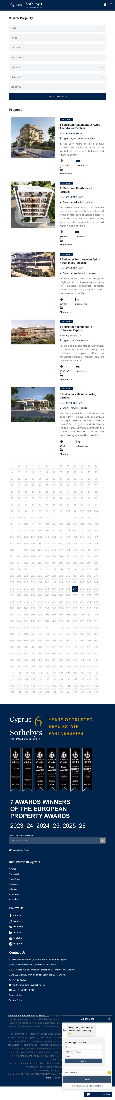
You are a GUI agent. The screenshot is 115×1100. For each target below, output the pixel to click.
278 (40, 601)
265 (40, 595)
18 (40, 472)
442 (96, 679)
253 (47, 588)
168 (89, 543)
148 (40, 537)
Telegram (18, 943)
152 (68, 537)
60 (61, 491)
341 (26, 634)
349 (82, 634)
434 (40, 679)
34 (61, 478)
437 (61, 679)
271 (82, 595)
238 (33, 582)
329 (33, 627)
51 (89, 485)
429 (96, 673)
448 (47, 685)
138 (61, 530)
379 (19, 653)
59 (54, 491)
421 (40, 673)
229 (61, 575)
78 (96, 498)
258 (82, 588)
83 (40, 504)
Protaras (15, 894)
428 (89, 673)
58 (47, 491)
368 (33, 647)
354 (26, 640)
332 (54, 627)
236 (19, 582)
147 (33, 537)
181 (89, 550)
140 (75, 530)
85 (54, 504)
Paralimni (15, 899)
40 (12, 485)
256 (68, 588)
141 (82, 530)
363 (89, 640)
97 (47, 511)
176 (54, 550)
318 (47, 621)
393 (26, 660)
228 (54, 575)
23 (75, 472)
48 (68, 485)
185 (26, 556)
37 (82, 478)
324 (89, 621)
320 (61, 621)
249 (19, 588)
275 (19, 601)
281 (61, 601)
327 (19, 627)
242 (61, 582)
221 (96, 569)
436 (54, 679)
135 (40, 530)
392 (19, 660)
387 (75, 653)
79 (12, 504)
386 (68, 653)
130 (96, 524)
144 (12, 537)
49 (75, 485)
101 (75, 511)
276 (26, 601)
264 (33, 595)
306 (54, 614)
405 (19, 666)
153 (75, 537)
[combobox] (70, 1052)
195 (96, 556)
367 (26, 647)
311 (89, 614)
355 (33, 640)
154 (82, 537)
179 (75, 550)
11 (82, 466)
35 (68, 478)
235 (12, 582)
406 (26, 666)
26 (96, 472)
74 (68, 498)
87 (68, 504)
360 (68, 640)
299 (96, 608)
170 (12, 550)
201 (47, 563)
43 (33, 485)
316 (33, 621)
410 (54, 666)
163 (54, 543)
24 (82, 472)
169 (96, 543)
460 (40, 692)
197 (19, 563)
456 (12, 692)
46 (54, 485)
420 (33, 673)
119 (19, 524)
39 (96, 478)
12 (89, 466)
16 (26, 472)
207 (89, 563)
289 (26, 608)
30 (33, 478)
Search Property (57, 96)
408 (40, 666)
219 (82, 569)
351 (96, 634)
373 (68, 647)
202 (54, 563)
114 (75, 517)
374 (75, 647)
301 (19, 614)
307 (61, 614)
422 (47, 673)
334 (68, 627)
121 (33, 524)
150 (54, 537)
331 (47, 627)
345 (54, 634)
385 (61, 653)
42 (26, 485)
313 (12, 621)
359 (61, 640)
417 (12, 673)
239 (40, 582)
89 (82, 504)
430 (12, 679)
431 (19, 679)
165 (68, 543)
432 (26, 679)
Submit (83, 1061)
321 (68, 621)
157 (12, 543)
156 (96, 537)
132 (19, 530)
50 (82, 485)
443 (12, 685)
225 (33, 575)
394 (33, 660)
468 (96, 692)
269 (68, 595)
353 (19, 640)
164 (61, 543)
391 (12, 660)
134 (33, 530)
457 (19, 692)
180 (82, 550)
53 (12, 491)
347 (68, 634)
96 (40, 511)
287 (12, 608)
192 (75, 556)
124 (54, 524)
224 (26, 575)
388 (82, 653)
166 (75, 543)
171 (19, 550)
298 (89, 608)
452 (75, 685)
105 (12, 517)
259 (89, 588)
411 (61, 666)
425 (68, 673)
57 (40, 491)
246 (89, 582)
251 (33, 588)
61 (68, 491)
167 (82, 543)
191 (68, 556)
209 (12, 569)
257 (75, 588)
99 (61, 511)
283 (75, 601)
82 (33, 504)
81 (26, 504)
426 (75, 673)
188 (47, 556)
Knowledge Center (21, 850)
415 (89, 666)
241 (54, 582)
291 (40, 608)
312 (96, 614)
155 (89, 537)
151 (61, 537)
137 (54, 530)
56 (33, 491)
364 (96, 640)
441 (89, 679)
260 (96, 588)
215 (54, 569)
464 (68, 692)
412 (68, 666)
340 (19, 634)
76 (82, 498)
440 (82, 679)
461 (47, 692)
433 (33, 679)
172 (26, 550)
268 (61, 595)
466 (82, 692)
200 (40, 563)
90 (89, 504)
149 (47, 537)
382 (40, 653)
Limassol (15, 874)
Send (87, 1079)
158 (19, 543)
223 (19, 575)
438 (68, 679)
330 (40, 627)
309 (75, 614)
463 (61, 692)
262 (19, 595)
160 (33, 543)
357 (47, 640)
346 (61, 634)
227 (47, 575)
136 (47, 530)
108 (33, 517)
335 (75, 627)
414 (82, 666)
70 (40, 498)
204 (68, 563)
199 (33, 563)
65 (96, 491)
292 (47, 608)
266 (47, 595)
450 (61, 685)
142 (89, 530)
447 (40, 685)
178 (68, 550)
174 (40, 550)
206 (82, 563)
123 (47, 524)
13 (96, 466)
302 (26, 614)
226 (40, 575)
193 (82, 556)
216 (61, 569)
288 (19, 608)
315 (26, 621)
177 (61, 550)
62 (75, 491)
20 (54, 472)
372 (61, 647)
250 (26, 588)
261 (12, 595)
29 (26, 478)
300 (12, 614)
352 (12, 640)
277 (33, 601)
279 (47, 601)
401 (82, 660)
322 (75, 621)
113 (68, 517)
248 (12, 588)
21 (61, 472)
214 (47, 569)
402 (89, 660)
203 (61, 563)
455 (96, 685)
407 (33, 666)
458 (26, 692)
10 (75, 466)
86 (61, 504)
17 (33, 472)
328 (26, 627)
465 (75, 692)
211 (26, 569)
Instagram (18, 921)
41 (19, 485)
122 (40, 524)
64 (89, 491)
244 (75, 582)
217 (68, 569)
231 (75, 575)
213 (40, 569)
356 (40, 640)
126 (68, 524)
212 (33, 569)
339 (12, 634)
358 (54, 640)
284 (82, 601)
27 (12, 478)
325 (96, 621)
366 (19, 647)
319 (54, 621)
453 (82, 685)
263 (26, 595)
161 (40, 543)
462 (54, 692)
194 (89, 556)
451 (68, 685)
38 (89, 478)
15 (19, 472)
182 (96, 550)
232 (82, 575)
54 (19, 491)
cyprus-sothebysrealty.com (93, 1086)
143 (96, 530)
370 (47, 647)
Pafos (13, 869)
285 (89, 601)
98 (54, 511)
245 (82, 582)
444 (19, 685)
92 (12, 511)
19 (47, 472)
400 (75, 660)
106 (19, 517)
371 (54, 647)
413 (75, 666)
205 (75, 563)
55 (26, 491)
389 (89, 653)
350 (89, 634)
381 (33, 653)
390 (96, 653)
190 (61, 556)
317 (40, 621)
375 (82, 647)
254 (54, 588)
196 (12, 563)
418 (19, 673)
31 (40, 478)
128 (82, 524)
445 (26, 685)
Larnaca (14, 884)
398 (61, 660)
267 (54, 595)
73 (61, 498)
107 (26, 517)
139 (68, 530)
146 (26, 537)
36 (75, 478)
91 (96, 504)
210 (19, 569)
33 (54, 478)
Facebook (18, 915)
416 (96, 666)
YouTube (17, 938)
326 (12, 627)
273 (96, 595)
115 (82, 517)
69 (33, 498)
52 (96, 485)
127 (75, 524)
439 (75, 679)
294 (61, 608)
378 (12, 653)
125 (61, 524)
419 (26, 673)
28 (19, 478)
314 (19, 621)
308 (68, 614)
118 (12, 524)
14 (12, 472)
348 (75, 634)
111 (54, 517)
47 (61, 485)
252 (40, 588)
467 (89, 692)
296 (75, 608)
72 (54, 498)
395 (40, 660)
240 (47, 582)
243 (68, 582)
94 (26, 511)
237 (26, 582)
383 (47, 653)
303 (33, 614)
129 (89, 524)
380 (26, 653)
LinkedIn (17, 932)
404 (12, 666)
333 (61, 627)
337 (89, 627)
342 (33, 634)
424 (61, 673)
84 (47, 504)
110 (47, 517)
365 (12, 647)
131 (12, 530)
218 (75, 569)
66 (12, 498)
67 (19, 498)
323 (82, 621)
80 (19, 504)
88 (75, 504)
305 (47, 614)
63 (82, 491)
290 (33, 608)
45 (47, 485)
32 (47, 478)
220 (89, 569)
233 (89, 575)
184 (19, 556)
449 (54, 685)
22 (68, 472)
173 (33, 550)
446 (33, 685)
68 (26, 498)
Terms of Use (15, 995)
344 (47, 634)
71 (47, 498)
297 (82, 608)
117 (96, 517)
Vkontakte (18, 926)
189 (54, 556)
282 (68, 601)
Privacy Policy (15, 1000)
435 (47, 679)
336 (82, 627)
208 (96, 563)
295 (68, 608)
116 (89, 517)
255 (61, 588)
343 (40, 634)
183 (12, 556)
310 (82, 614)
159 (26, 543)
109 (40, 517)
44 (40, 485)
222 (12, 575)
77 (89, 498)
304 (40, 614)
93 (19, 511)
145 (19, 537)
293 (54, 608)
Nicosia (14, 889)
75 (75, 498)
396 (47, 660)
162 (47, 543)
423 (54, 673)
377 (96, 647)
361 (75, 640)
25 (89, 472)
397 (54, 660)
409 (47, 666)
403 (96, 660)
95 (33, 511)
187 (40, 556)
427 (82, 673)
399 (68, 660)
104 (96, 511)
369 (40, 647)
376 (89, 647)
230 (68, 575)
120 (26, 524)
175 (47, 550)
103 (89, 511)
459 (33, 692)
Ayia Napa (15, 879)
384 (54, 653)
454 (89, 685)
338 (96, 627)
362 (82, 640)
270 (75, 595)
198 (26, 563)
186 (33, 556)
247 (96, 582)
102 (82, 511)
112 (61, 517)
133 (26, 530)
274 (12, 601)
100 (68, 511)
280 (54, 601)
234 (96, 575)
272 (89, 595)
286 (96, 601)
